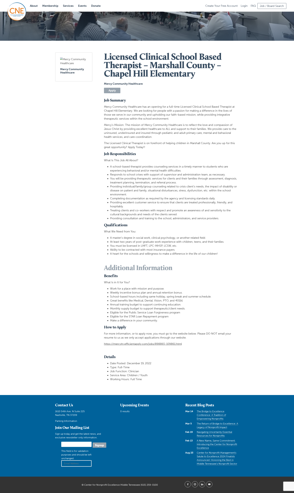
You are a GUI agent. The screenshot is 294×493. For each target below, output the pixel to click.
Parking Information (66, 421)
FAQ (253, 6)
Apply (112, 90)
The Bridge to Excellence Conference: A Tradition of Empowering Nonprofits (211, 415)
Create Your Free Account (221, 6)
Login (244, 6)
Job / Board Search (272, 6)
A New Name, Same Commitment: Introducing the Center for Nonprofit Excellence (217, 444)
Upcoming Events (134, 405)
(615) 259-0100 (149, 484)
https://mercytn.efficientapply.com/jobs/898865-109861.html (143, 344)
